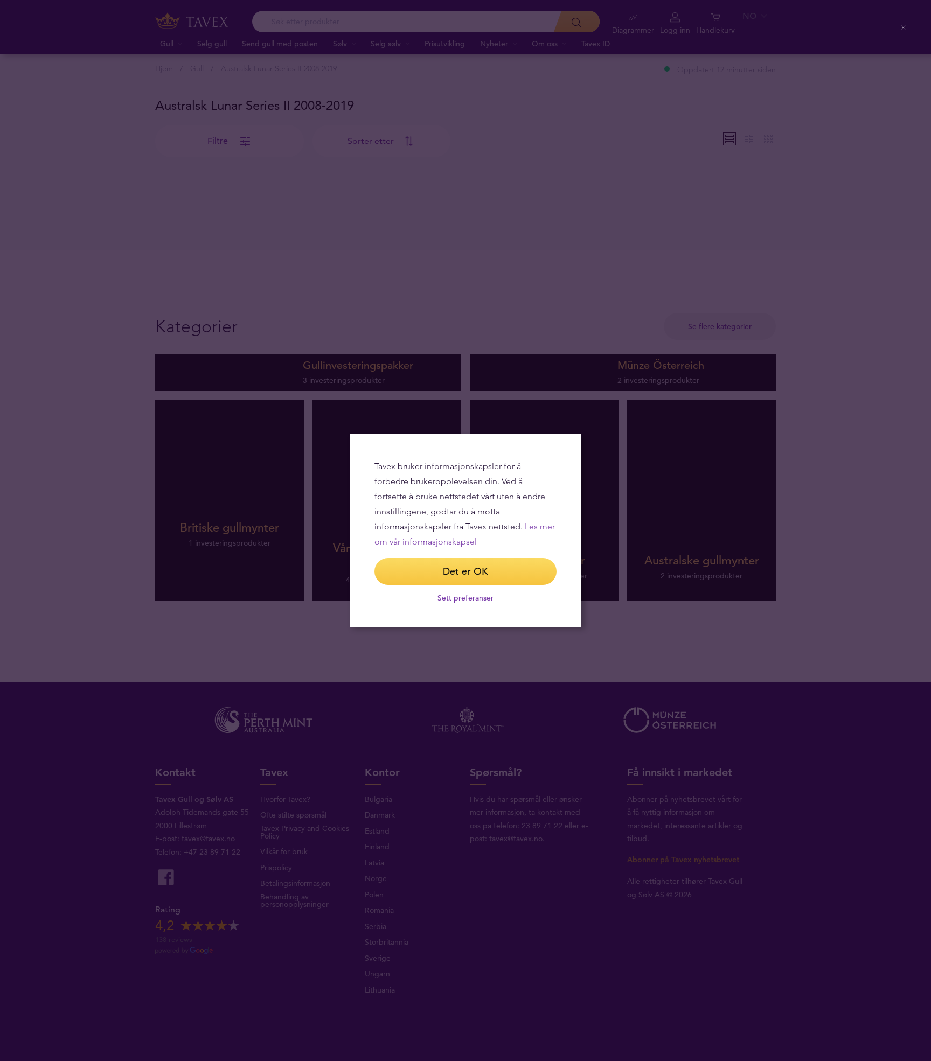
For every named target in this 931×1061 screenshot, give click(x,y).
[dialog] (465, 530)
